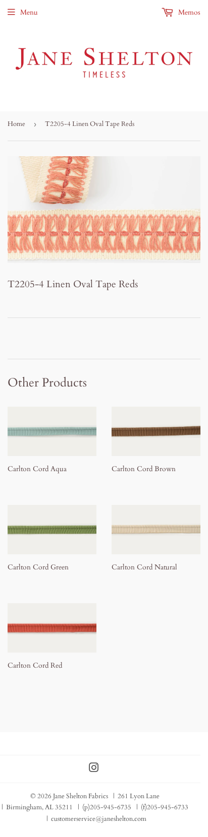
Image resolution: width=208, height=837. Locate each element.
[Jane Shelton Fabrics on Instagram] (94, 769)
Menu (29, 12)
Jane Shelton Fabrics (80, 796)
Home (16, 123)
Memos (188, 12)
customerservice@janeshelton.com (98, 818)
